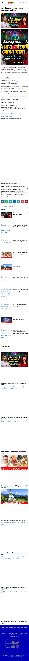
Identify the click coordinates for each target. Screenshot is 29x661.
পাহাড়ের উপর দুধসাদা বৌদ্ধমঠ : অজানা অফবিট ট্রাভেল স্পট (13, 520)
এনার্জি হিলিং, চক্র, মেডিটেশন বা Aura (16, 86)
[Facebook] (13, 643)
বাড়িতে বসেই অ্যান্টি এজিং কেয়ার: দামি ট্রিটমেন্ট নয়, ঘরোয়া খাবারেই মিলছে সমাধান (14, 486)
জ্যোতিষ (15, 627)
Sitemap (5, 634)
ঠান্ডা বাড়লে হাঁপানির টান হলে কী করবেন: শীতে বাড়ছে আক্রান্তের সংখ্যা (13, 553)
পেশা (22, 627)
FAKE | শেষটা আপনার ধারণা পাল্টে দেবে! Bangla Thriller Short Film (14, 418)
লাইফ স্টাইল (18, 627)
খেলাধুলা (15, 629)
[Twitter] (17, 643)
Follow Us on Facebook (6, 116)
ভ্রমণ (12, 629)
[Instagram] (17, 647)
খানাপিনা (6, 627)
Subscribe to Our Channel (7, 113)
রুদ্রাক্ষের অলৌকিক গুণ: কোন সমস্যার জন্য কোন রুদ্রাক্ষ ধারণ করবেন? (13, 452)
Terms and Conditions (13, 633)
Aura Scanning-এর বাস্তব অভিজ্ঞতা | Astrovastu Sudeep (14, 384)
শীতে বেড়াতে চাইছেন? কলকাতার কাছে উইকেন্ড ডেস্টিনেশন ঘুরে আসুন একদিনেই (13, 588)
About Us (4, 633)
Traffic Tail (19, 656)
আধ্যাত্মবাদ (25, 627)
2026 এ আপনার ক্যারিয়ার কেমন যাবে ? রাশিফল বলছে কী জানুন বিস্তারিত (14, 622)
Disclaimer (13, 634)
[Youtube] (13, 647)
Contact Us (22, 634)
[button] (2, 2)
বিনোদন (3, 627)
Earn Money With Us (14, 636)
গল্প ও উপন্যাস (11, 627)
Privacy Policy (23, 633)
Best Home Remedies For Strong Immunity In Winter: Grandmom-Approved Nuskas (20, 331)
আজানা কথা (8, 629)
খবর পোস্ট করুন (20, 629)
